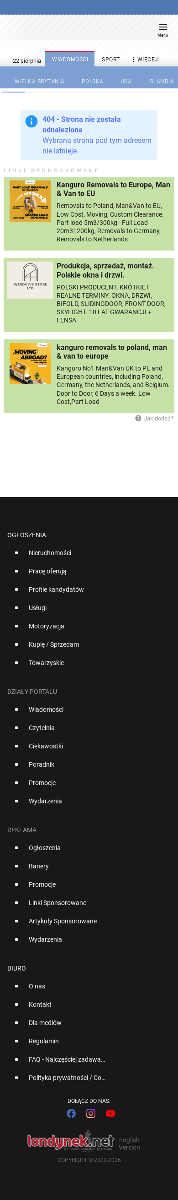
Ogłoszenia (26, 535)
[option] (85, 556)
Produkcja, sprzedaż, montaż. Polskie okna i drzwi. (105, 270)
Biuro (16, 968)
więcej (144, 59)
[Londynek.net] (85, 30)
